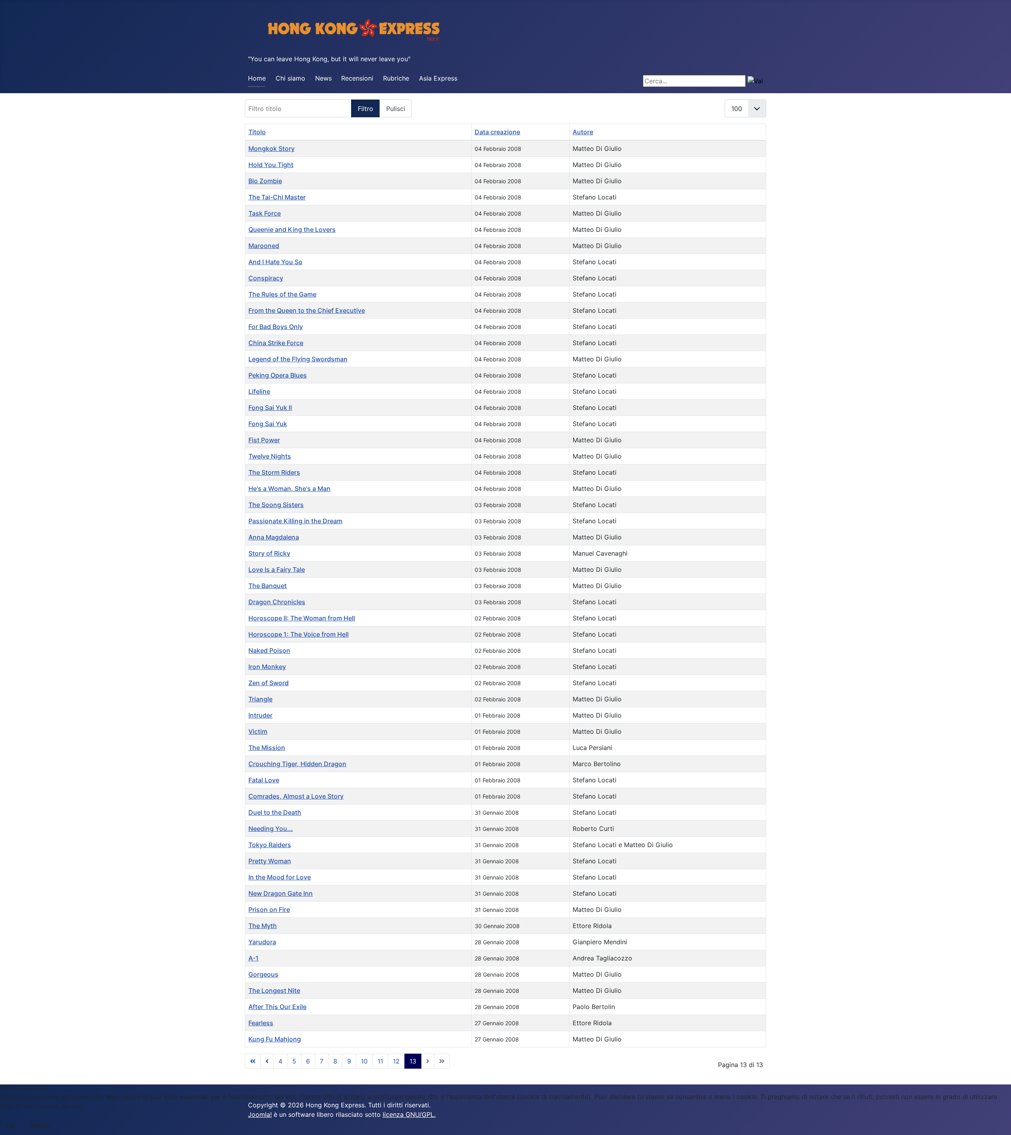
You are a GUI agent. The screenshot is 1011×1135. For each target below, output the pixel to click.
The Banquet (267, 586)
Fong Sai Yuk (267, 424)
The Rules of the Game (282, 294)
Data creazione (497, 132)
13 (413, 1061)
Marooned (263, 246)
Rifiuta (39, 1126)
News (323, 78)
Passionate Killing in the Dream (295, 521)
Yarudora (262, 942)
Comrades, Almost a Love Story (296, 796)
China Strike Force (275, 343)
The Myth (262, 926)
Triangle (260, 699)
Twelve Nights (269, 456)
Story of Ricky (269, 553)
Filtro (365, 109)
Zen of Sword (268, 683)
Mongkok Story (271, 148)
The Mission (266, 748)
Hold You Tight (270, 165)
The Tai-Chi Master (277, 197)
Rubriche (396, 78)
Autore (583, 132)
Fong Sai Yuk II (270, 408)
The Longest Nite (274, 990)
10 (364, 1061)
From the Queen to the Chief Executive (306, 310)
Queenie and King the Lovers (292, 229)
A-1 (253, 958)
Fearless (260, 1023)
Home (257, 78)
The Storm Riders (274, 472)
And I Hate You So (275, 262)
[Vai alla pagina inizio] (253, 1061)
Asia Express (438, 78)
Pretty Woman (269, 861)
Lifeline (259, 391)
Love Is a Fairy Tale (276, 569)
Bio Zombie (265, 181)
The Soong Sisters (276, 505)
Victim (257, 731)
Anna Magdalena (273, 537)
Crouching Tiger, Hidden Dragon (297, 764)
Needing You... (270, 828)
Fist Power (264, 440)
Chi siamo (290, 78)
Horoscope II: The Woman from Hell (301, 618)
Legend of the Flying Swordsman (298, 359)
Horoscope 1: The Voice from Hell (298, 634)
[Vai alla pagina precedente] (267, 1061)
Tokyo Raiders (269, 845)
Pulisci (395, 109)
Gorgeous (263, 974)
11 (380, 1061)
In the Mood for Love (279, 877)
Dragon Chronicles (276, 602)
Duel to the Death (274, 812)
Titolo (257, 132)
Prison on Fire (269, 909)
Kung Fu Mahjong (274, 1039)
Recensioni (357, 78)
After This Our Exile (277, 1007)
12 (396, 1061)
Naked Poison (269, 650)
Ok (11, 1126)
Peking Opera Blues (277, 375)
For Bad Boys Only (275, 327)
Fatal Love (263, 780)
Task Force (264, 213)
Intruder (260, 715)
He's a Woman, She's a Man (289, 488)
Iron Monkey (267, 667)
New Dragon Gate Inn (280, 893)
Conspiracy (265, 278)
